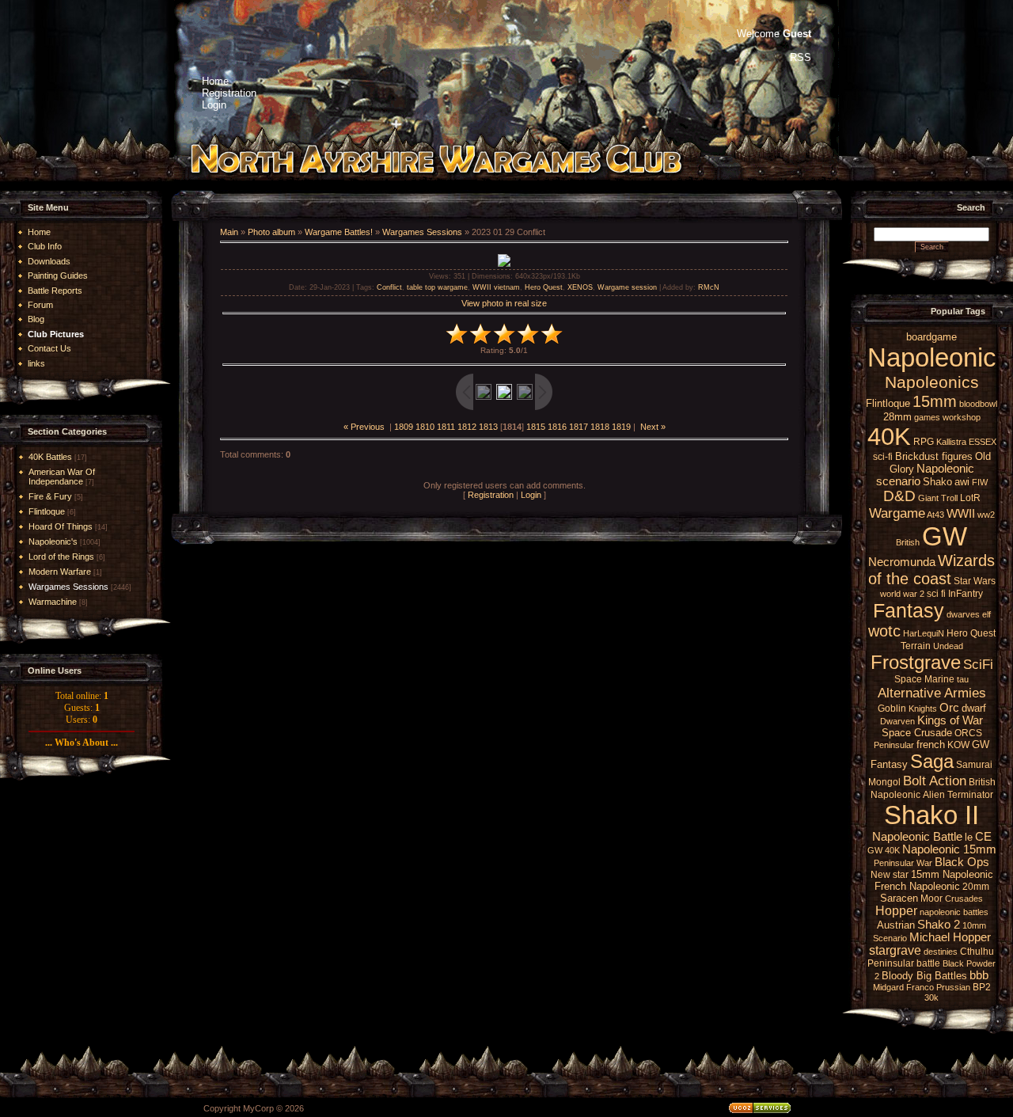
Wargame (897, 513)
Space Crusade (917, 733)
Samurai (974, 764)
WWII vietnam (496, 287)
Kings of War (950, 720)
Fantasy (908, 610)
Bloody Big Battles (924, 976)
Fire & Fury (50, 496)
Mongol (884, 782)
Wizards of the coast (932, 569)
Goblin (892, 708)
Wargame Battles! (339, 232)
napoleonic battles (954, 912)
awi (961, 482)
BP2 (982, 987)
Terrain (916, 646)
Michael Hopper (950, 937)
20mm (975, 886)
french (930, 744)
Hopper (896, 911)
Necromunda (901, 562)
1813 (488, 426)
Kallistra (951, 441)
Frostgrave (916, 662)
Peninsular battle (903, 963)
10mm (974, 925)
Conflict (389, 287)
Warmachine (52, 601)
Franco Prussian (938, 987)
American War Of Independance (61, 476)
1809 (403, 426)
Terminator (970, 794)
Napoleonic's (53, 541)
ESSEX (982, 441)
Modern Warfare (59, 571)
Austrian (896, 925)
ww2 (986, 514)
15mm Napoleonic (952, 874)
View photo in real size (504, 303)
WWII (961, 513)
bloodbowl (978, 403)
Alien (934, 794)
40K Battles (50, 457)
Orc (949, 707)
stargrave (895, 950)
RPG (923, 441)
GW (944, 536)
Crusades (964, 898)
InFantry (965, 593)
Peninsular (894, 745)
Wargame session (627, 287)
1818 (599, 426)
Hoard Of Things (60, 526)
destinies (941, 951)
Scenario (890, 938)
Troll (949, 498)
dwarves (963, 614)
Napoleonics (932, 382)
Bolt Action (934, 780)
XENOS (580, 287)
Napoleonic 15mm (949, 849)
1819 (621, 426)
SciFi (978, 664)
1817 (578, 426)
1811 (446, 426)
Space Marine (924, 679)
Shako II (931, 815)
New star (890, 874)
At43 (935, 514)
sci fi (936, 593)
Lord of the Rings (61, 556)
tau (963, 679)
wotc (884, 631)
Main (229, 232)
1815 (535, 426)
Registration (491, 495)
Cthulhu (977, 951)
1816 (557, 426)
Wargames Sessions (68, 586)
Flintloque (46, 511)
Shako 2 (938, 924)
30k (931, 997)
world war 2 (902, 593)
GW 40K (883, 850)
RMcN (708, 287)
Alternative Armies (932, 693)
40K (889, 436)
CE (983, 836)
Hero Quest (544, 287)
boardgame (931, 337)
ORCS (968, 733)
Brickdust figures (934, 456)
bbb (978, 975)
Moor (931, 898)
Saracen (899, 898)
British (908, 542)
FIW (980, 482)
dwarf (974, 708)
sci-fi (883, 456)
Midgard (888, 987)
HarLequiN (923, 633)
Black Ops (962, 862)
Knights (923, 708)
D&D (899, 496)
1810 (424, 426)
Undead (948, 646)
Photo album (271, 232)
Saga (932, 761)
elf (986, 614)
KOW (958, 744)
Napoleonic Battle (917, 836)
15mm (934, 401)
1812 (466, 426)
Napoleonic (931, 357)
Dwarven (897, 721)
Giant (928, 498)
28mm (897, 417)
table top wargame (437, 287)
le (969, 837)
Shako (937, 482)
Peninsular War (903, 863)
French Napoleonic (917, 886)
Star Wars (975, 581)
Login (531, 495)
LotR (970, 497)
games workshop (947, 417)
